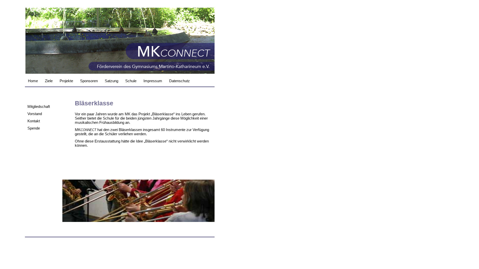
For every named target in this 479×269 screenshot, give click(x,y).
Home (33, 81)
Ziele (49, 81)
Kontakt (33, 121)
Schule (130, 81)
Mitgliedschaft (38, 106)
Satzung (111, 81)
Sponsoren (89, 81)
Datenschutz (179, 81)
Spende (33, 128)
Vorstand (34, 114)
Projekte (66, 81)
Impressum (152, 81)
